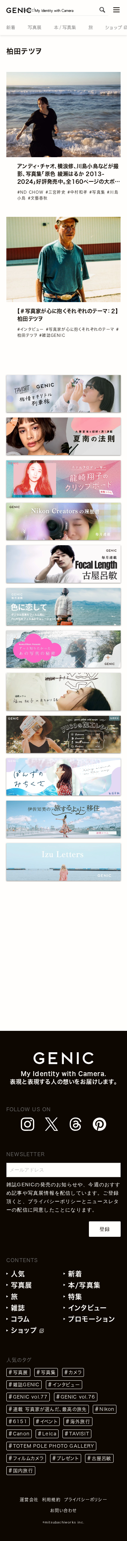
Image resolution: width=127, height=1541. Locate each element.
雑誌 (18, 1308)
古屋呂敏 (101, 1458)
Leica (49, 1434)
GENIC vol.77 (30, 1397)
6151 (20, 1421)
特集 (75, 1296)
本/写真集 (84, 1285)
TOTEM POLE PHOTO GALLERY (53, 1446)
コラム (20, 1319)
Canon (21, 1434)
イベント (49, 1421)
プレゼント (68, 1458)
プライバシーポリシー (54, 1201)
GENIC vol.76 (78, 1397)
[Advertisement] (63, 968)
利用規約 (51, 1499)
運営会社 (29, 1499)
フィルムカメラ (28, 1458)
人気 (18, 1273)
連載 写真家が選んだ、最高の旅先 (50, 1409)
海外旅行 (80, 1421)
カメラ (75, 1372)
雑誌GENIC (26, 1384)
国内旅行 (23, 1470)
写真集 (48, 1372)
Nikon (106, 1409)
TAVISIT (79, 1434)
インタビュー (87, 1308)
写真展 (21, 1285)
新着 (75, 1273)
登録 (104, 1229)
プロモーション (91, 1319)
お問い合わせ (63, 1510)
